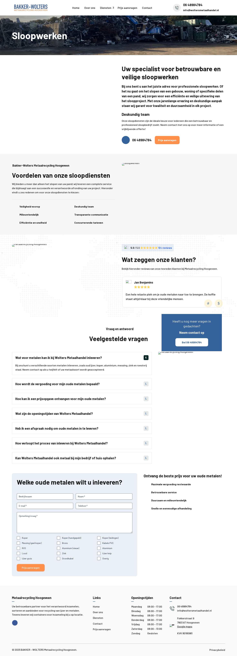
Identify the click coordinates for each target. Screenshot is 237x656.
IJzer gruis (27, 558)
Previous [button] (208, 303)
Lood (24, 553)
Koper (25, 537)
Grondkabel (67, 558)
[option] (172, 292)
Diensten (105, 8)
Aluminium (107, 548)
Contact (147, 8)
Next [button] (219, 303)
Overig (105, 558)
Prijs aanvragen (127, 8)
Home (75, 8)
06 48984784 (142, 140)
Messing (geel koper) (32, 543)
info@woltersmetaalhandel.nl (201, 10)
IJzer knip (107, 553)
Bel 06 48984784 (192, 342)
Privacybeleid (217, 649)
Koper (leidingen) (110, 537)
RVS (24, 548)
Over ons (89, 8)
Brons (65, 543)
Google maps (184, 626)
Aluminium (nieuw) (70, 548)
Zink (64, 553)
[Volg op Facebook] (15, 623)
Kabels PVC (108, 543)
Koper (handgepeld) (71, 537)
